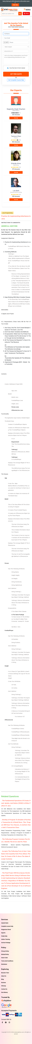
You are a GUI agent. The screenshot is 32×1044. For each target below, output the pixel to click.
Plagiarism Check (6, 929)
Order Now (15, 5)
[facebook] (2, 1022)
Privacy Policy (5, 951)
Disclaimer (4, 964)
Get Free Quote (16, 74)
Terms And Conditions (7, 961)
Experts (3, 932)
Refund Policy (5, 954)
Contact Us (4, 989)
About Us (3, 976)
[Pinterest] (5, 1022)
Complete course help (7, 926)
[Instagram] (9, 1022)
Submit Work (4, 923)
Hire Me (16, 118)
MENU (28, 10)
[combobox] (6, 42)
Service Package (5, 942)
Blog (2, 979)
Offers (27, 13)
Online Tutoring (5, 939)
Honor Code (4, 957)
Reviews (3, 982)
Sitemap (3, 985)
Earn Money (4, 992)
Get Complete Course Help (16, 80)
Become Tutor (5, 972)
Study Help (4, 936)
